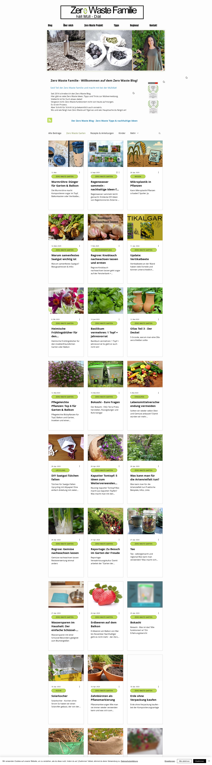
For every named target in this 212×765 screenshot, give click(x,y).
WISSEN (138, 176)
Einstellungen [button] (170, 761)
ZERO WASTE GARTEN (64, 176)
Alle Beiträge (54, 133)
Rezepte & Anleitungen (102, 133)
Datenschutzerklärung (129, 761)
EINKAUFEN (139, 397)
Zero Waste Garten (76, 133)
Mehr (133, 133)
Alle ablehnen (184, 761)
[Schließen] (209, 761)
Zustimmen (199, 761)
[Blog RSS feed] (49, 120)
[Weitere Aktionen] (80, 172)
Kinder (122, 133)
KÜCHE (58, 690)
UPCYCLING (60, 470)
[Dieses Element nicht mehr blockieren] (186, 78)
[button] (159, 133)
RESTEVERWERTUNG (103, 250)
